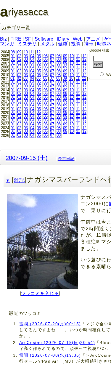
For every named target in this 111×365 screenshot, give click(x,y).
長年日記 (66, 158)
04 (32, 56)
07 (52, 56)
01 (13, 56)
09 (19, 52)
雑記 (19, 180)
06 (46, 56)
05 (39, 56)
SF (28, 38)
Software (44, 38)
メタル (47, 43)
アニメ (93, 38)
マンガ (7, 43)
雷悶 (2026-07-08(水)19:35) (50, 355)
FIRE (15, 38)
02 (19, 56)
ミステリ (27, 43)
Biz (3, 38)
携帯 (89, 43)
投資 (76, 43)
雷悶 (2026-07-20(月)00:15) (50, 323)
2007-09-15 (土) (27, 157)
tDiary (63, 38)
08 (13, 52)
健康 (62, 43)
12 (38, 52)
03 (26, 56)
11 (32, 52)
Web (78, 38)
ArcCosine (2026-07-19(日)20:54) (57, 342)
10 (26, 52)
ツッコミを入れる (40, 293)
